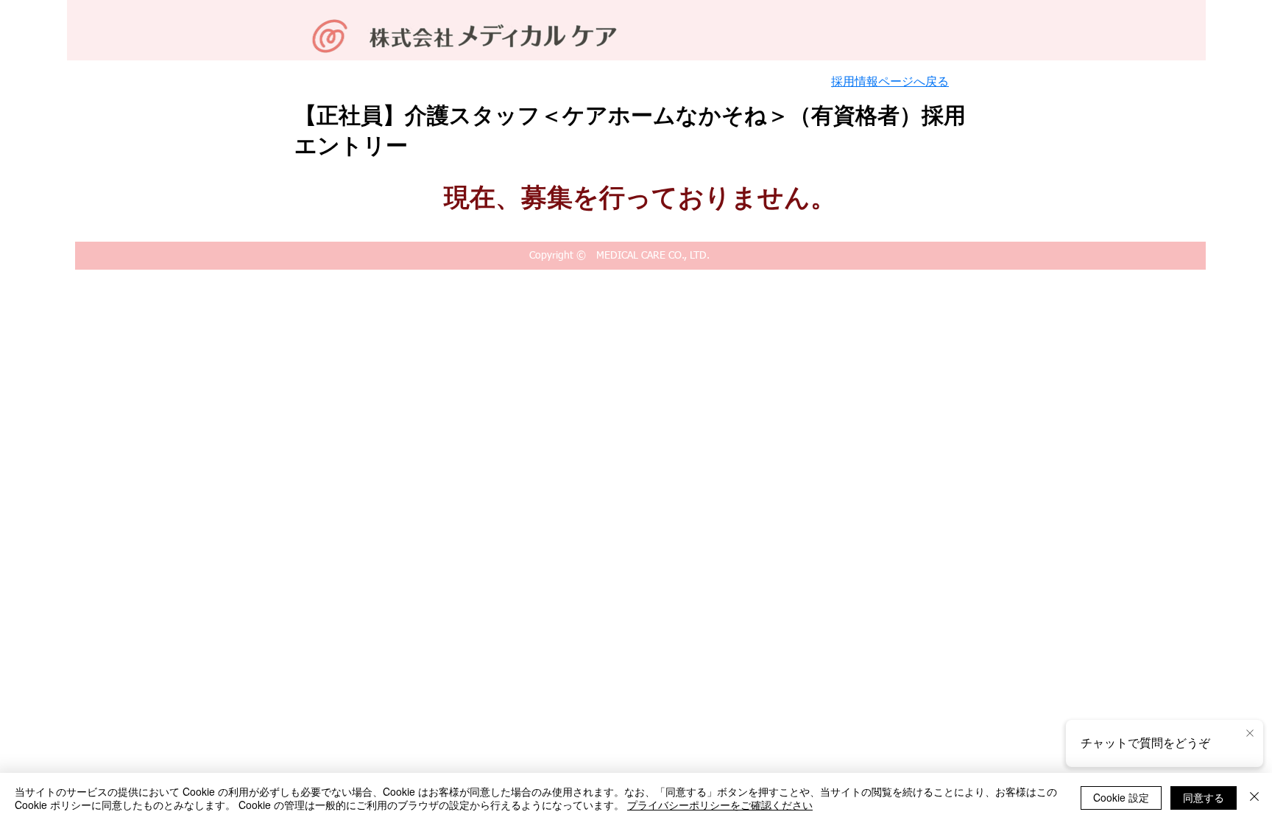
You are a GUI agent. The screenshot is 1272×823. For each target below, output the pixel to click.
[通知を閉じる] (1250, 733)
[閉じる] (1254, 798)
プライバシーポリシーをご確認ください (720, 804)
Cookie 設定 (1121, 797)
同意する (1203, 797)
